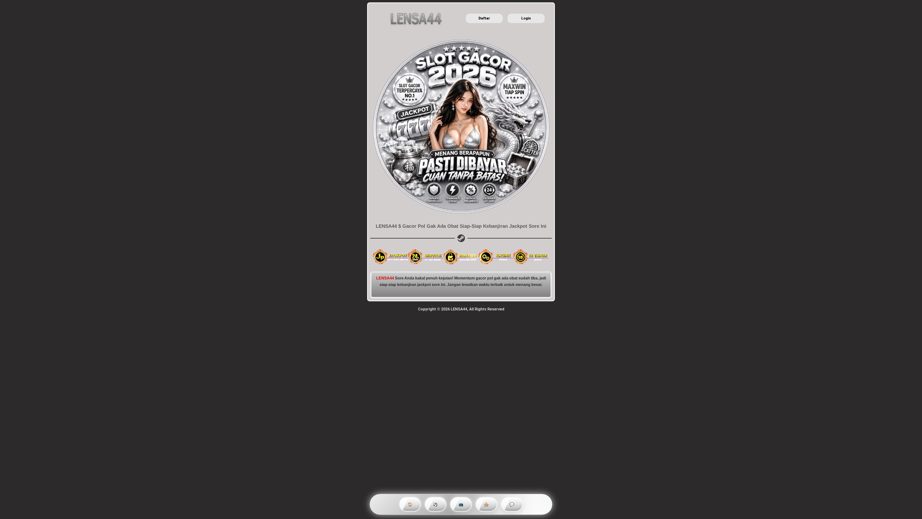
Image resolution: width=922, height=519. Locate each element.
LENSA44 (385, 278)
